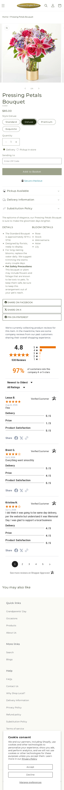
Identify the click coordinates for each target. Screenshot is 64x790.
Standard (11, 122)
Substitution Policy (16, 721)
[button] (46, 5)
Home (5, 17)
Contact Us (12, 686)
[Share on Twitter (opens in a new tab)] (21, 438)
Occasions (11, 618)
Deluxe (29, 122)
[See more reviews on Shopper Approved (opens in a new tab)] (26, 438)
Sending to (13, 155)
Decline (30, 774)
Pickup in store (28, 149)
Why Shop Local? (15, 693)
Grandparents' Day (16, 611)
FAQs (9, 679)
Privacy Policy (29, 758)
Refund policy (13, 714)
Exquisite (11, 129)
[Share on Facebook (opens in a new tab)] (16, 438)
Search (10, 652)
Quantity (7, 135)
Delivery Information (17, 700)
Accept (30, 767)
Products (11, 625)
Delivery (11, 149)
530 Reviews (22, 360)
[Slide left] (25, 88)
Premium (47, 122)
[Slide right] (38, 88)
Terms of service (15, 728)
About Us (11, 632)
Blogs (9, 659)
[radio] (46, 347)
